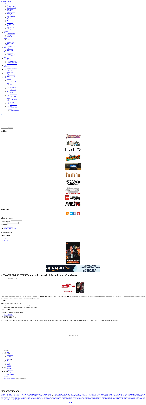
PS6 (5, 57)
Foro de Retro (10, 111)
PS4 (5, 47)
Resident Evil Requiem (78, 397)
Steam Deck (10, 13)
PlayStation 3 (10, 19)
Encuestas (6, 240)
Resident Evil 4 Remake (37, 395)
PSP (8, 25)
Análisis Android (11, 75)
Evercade (9, 79)
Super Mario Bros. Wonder (97, 394)
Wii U (8, 21)
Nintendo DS (10, 23)
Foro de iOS (10, 72)
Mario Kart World (47, 395)
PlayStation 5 (10, 10)
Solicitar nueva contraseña (10, 228)
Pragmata (22, 399)
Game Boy (9, 106)
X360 (8, 103)
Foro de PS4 (10, 50)
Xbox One (9, 14)
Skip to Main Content (6, 1)
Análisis (6, 3)
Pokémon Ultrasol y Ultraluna (58, 398)
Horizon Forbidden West (108, 397)
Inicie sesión (7, 378)
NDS (8, 80)
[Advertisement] (73, 380)
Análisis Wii (13, 90)
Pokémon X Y (8, 398)
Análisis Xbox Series (12, 62)
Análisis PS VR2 (11, 54)
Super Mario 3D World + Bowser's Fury (64, 394)
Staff (68, 403)
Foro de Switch (10, 43)
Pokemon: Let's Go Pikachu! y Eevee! (40, 398)
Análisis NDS (13, 81)
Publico (8, 352)
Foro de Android (11, 76)
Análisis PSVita (13, 99)
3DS (8, 83)
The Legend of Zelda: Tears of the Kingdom (32, 394)
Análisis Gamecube (14, 110)
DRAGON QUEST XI (27, 397)
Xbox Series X (10, 374)
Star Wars (84, 395)
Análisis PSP (13, 96)
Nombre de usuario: (6, 221)
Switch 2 (6, 44)
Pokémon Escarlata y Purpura (13, 394)
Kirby (89, 394)
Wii (7, 20)
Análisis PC (9, 35)
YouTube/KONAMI (8, 315)
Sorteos (5, 238)
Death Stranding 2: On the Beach (61, 395)
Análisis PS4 (10, 49)
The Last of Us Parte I (67, 397)
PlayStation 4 (10, 9)
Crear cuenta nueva (8, 227)
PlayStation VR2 (11, 12)
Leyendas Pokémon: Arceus (108, 398)
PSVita (8, 98)
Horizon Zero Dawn (120, 397)
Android (9, 29)
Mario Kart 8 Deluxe (110, 394)
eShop (8, 39)
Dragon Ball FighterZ (114, 395)
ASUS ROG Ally (11, 34)
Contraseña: (4, 222)
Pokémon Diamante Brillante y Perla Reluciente (88, 398)
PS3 (8, 101)
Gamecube (9, 109)
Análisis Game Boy (14, 107)
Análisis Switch (10, 42)
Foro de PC (9, 36)
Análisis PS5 (10, 53)
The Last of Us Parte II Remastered (133, 395)
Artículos (6, 31)
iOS (8, 28)
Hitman (122, 395)
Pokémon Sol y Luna (71, 398)
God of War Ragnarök (9, 399)
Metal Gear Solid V (16, 397)
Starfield (17, 399)
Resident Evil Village (49, 397)
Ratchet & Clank (26, 395)
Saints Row (58, 397)
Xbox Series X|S (11, 16)
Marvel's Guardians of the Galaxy (93, 397)
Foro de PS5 (10, 55)
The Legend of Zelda (121, 394)
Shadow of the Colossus (121, 398)
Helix (5, 65)
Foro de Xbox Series (12, 64)
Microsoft (9, 359)
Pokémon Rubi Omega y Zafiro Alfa (21, 398)
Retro (5, 77)
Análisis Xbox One (11, 61)
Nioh (98, 395)
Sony (8, 357)
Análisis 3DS (13, 87)
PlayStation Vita (10, 27)
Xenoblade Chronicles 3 (81, 394)
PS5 (5, 51)
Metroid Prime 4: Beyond (133, 394)
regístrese (13, 378)
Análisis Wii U (13, 94)
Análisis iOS (10, 70)
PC (7, 5)
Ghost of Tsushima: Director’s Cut (134, 397)
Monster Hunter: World (75, 395)
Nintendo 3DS (10, 24)
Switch (5, 38)
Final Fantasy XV (38, 397)
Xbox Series (7, 58)
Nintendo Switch (11, 6)
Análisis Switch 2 (11, 46)
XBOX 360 (9, 17)
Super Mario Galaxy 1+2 (15, 395)
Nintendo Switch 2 (11, 8)
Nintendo (9, 356)
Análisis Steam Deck (12, 68)
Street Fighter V (104, 395)
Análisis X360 (13, 105)
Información (75, 403)
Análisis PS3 (13, 102)
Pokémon (9, 40)
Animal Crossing (92, 395)
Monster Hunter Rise (49, 394)
